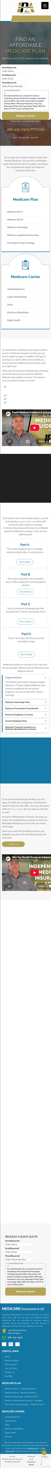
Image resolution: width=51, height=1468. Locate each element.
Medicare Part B (15, 219)
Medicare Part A (15, 212)
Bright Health (13, 320)
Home (7, 1357)
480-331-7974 (18, 129)
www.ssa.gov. (16, 809)
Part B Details (25, 592)
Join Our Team (11, 1368)
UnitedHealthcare (16, 289)
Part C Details (25, 622)
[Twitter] (11, 1344)
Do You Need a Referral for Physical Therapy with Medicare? (23, 1163)
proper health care (27, 521)
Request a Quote (25, 115)
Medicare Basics (12, 1361)
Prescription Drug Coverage (21, 243)
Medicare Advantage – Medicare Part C (22, 1397)
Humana (8, 1437)
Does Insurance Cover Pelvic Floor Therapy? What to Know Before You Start (25, 1063)
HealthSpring (10, 1421)
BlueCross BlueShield (18, 312)
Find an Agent (11, 1364)
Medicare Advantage (17, 227)
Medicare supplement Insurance (23, 235)
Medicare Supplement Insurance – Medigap (23, 1400)
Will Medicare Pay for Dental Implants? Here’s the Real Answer (24, 965)
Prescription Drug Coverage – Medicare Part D (24, 1404)
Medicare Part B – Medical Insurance (20, 1393)
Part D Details (26, 655)
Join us (25, 472)
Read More (12, 1004)
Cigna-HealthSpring (17, 297)
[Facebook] (4, 1344)
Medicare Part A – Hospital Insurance (20, 1389)
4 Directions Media (31, 1462)
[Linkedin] (17, 1344)
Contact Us (13, 844)
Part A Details (25, 562)
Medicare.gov (32, 1448)
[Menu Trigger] (45, 5)
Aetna (10, 304)
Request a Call (25, 493)
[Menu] (45, 18)
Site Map (8, 1376)
